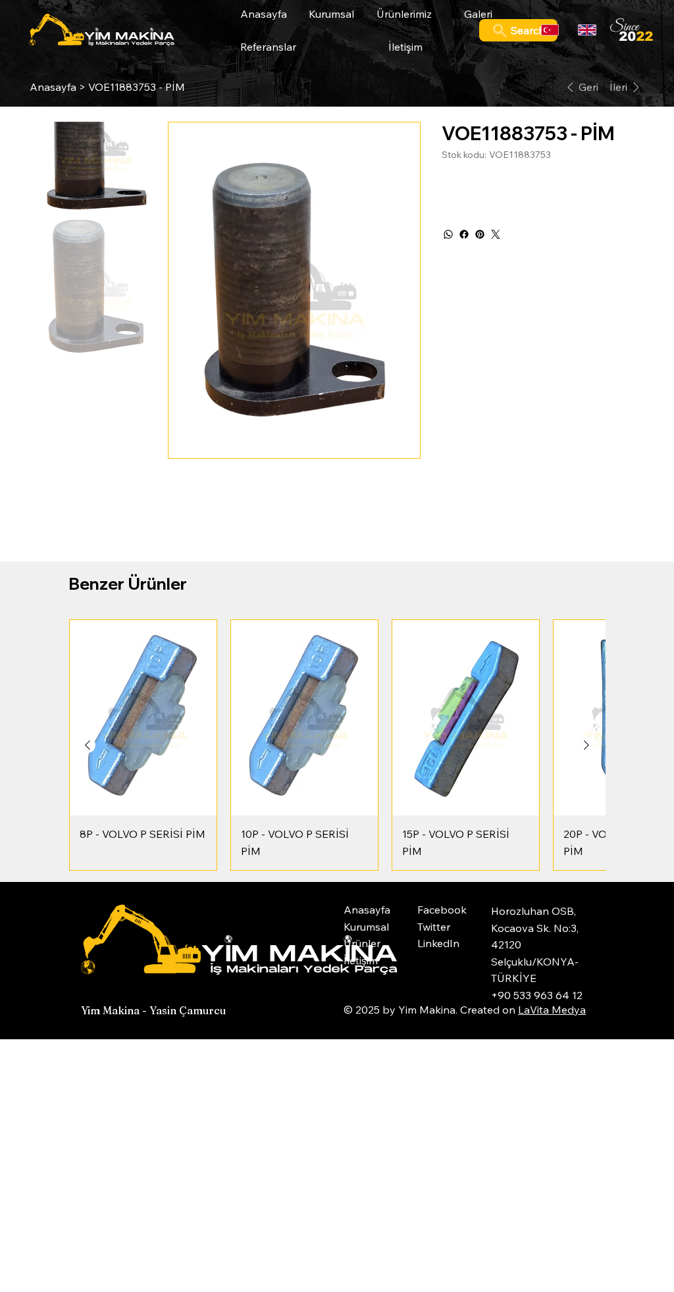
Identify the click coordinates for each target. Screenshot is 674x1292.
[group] (337, 745)
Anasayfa (367, 909)
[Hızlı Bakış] (143, 718)
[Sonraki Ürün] (586, 745)
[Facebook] (464, 234)
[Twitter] (495, 234)
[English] (587, 30)
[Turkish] (550, 30)
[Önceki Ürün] (87, 745)
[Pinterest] (479, 234)
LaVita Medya (552, 1009)
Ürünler (362, 943)
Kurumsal (366, 926)
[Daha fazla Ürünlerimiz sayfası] (442, 14)
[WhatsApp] (448, 234)
